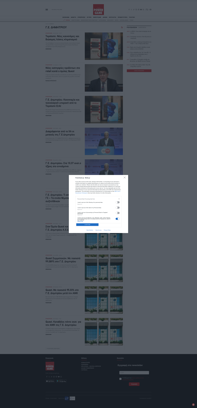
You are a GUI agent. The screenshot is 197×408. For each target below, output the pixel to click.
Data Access (98, 230)
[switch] (118, 202)
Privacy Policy (107, 230)
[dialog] (98, 204)
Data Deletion (89, 230)
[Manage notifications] (193, 404)
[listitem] (98, 199)
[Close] (125, 178)
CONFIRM (87, 224)
